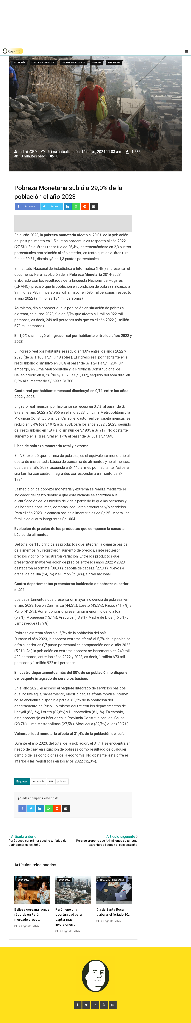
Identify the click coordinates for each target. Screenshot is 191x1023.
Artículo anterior (24, 836)
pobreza (62, 781)
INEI (51, 781)
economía (38, 781)
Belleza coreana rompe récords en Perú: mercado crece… (31, 914)
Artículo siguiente (120, 836)
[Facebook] (22, 808)
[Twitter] (31, 808)
